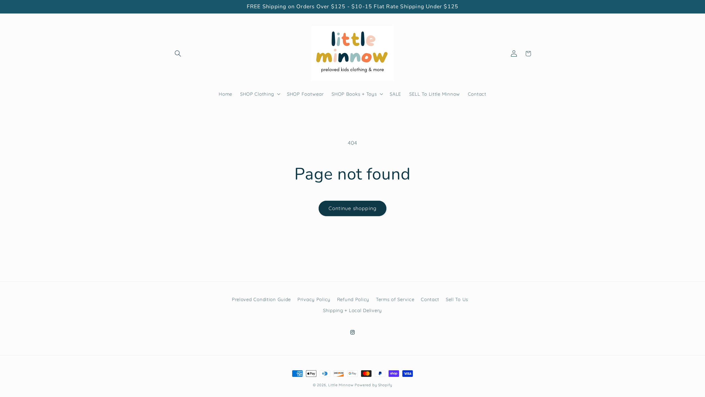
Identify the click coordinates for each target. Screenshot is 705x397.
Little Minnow (340, 385)
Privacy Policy (313, 299)
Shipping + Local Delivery (352, 310)
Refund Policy (353, 299)
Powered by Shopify (373, 385)
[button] (178, 53)
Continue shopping (352, 208)
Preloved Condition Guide (261, 299)
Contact (430, 299)
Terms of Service (395, 299)
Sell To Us (457, 299)
